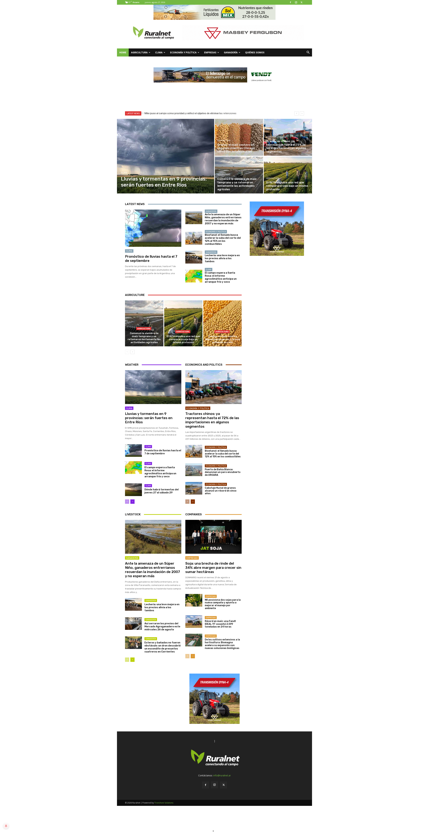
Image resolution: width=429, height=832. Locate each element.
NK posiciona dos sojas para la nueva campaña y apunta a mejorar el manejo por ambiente (223, 604)
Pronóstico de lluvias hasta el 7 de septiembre (151, 258)
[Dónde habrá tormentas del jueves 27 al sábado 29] (133, 489)
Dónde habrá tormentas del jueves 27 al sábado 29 (161, 491)
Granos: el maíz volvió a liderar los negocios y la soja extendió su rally (222, 339)
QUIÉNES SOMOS (254, 52)
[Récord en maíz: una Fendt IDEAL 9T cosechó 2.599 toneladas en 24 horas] (193, 621)
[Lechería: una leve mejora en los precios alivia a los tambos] (193, 257)
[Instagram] (295, 2)
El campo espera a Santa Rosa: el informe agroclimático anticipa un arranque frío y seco (221, 277)
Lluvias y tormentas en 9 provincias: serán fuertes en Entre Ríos (148, 418)
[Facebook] (290, 2)
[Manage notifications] (6, 826)
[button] (308, 52)
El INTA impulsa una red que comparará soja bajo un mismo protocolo (183, 339)
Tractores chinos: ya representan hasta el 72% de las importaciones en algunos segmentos (212, 420)
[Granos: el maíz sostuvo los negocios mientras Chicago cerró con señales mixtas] (239, 137)
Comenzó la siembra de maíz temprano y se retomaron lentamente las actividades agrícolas (144, 338)
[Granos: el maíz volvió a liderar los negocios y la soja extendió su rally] (222, 323)
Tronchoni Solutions (163, 802)
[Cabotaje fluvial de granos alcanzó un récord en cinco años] (193, 488)
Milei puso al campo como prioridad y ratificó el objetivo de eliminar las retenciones (189, 113)
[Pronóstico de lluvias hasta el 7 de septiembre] (153, 228)
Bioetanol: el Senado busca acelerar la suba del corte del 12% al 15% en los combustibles (223, 239)
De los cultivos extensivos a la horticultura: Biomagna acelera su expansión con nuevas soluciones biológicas (222, 643)
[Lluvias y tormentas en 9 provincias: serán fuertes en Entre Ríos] (165, 156)
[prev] (296, 113)
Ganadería (231, 52)
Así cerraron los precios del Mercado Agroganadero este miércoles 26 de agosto (162, 626)
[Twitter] (301, 2)
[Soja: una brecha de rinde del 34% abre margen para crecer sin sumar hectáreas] (213, 537)
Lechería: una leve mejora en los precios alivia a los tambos (222, 258)
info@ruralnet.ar (222, 775)
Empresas (210, 52)
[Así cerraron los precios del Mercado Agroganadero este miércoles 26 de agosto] (133, 623)
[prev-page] (127, 352)
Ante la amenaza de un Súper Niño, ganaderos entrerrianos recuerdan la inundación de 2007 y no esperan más (223, 219)
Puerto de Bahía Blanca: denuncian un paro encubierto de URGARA (222, 472)
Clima (159, 52)
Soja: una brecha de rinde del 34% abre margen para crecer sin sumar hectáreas (213, 567)
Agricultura (139, 52)
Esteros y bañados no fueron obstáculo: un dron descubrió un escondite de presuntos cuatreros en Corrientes (162, 647)
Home (122, 52)
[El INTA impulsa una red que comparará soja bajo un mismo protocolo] (288, 175)
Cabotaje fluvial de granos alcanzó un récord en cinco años (220, 490)
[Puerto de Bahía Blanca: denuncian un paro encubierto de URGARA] (193, 470)
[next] (302, 113)
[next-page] (132, 352)
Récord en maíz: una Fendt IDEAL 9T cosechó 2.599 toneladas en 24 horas (220, 624)
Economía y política (183, 52)
